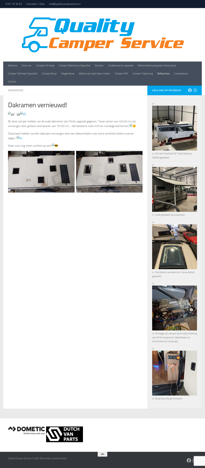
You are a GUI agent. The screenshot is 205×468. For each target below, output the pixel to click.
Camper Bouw (49, 73)
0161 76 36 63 (13, 3)
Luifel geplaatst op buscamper (170, 214)
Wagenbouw (67, 73)
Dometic (99, 65)
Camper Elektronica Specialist (74, 65)
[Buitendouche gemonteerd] (174, 372)
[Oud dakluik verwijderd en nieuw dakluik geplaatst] (174, 245)
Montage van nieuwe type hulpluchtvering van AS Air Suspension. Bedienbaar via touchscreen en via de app (174, 337)
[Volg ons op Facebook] (190, 90)
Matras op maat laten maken (94, 73)
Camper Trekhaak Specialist (22, 73)
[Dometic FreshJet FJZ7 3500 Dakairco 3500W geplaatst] (174, 127)
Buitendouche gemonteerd (168, 398)
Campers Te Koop (45, 65)
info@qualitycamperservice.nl (65, 3)
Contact (12, 81)
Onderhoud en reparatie (120, 65)
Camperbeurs (181, 73)
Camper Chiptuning (142, 73)
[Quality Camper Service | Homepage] (102, 34)
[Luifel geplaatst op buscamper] (174, 188)
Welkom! (12, 65)
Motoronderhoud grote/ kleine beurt (157, 65)
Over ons (26, 65)
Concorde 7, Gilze (35, 3)
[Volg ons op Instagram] (195, 90)
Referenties (163, 73)
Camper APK (121, 73)
